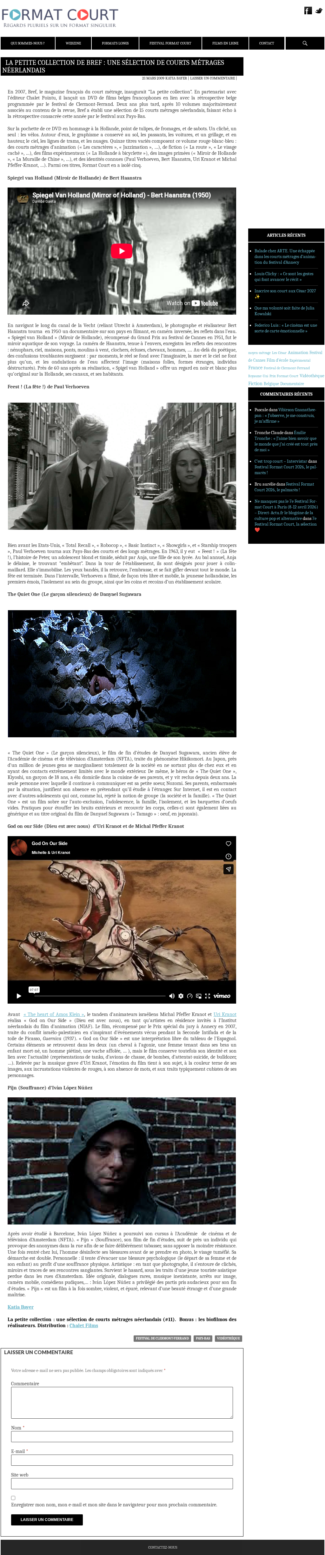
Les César (279, 353)
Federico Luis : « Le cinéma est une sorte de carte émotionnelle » (286, 328)
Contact (266, 43)
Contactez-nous (162, 1547)
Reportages (267, 155)
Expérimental (299, 360)
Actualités (267, 121)
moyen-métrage (259, 353)
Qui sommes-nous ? (28, 43)
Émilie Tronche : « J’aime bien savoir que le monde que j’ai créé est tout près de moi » (286, 441)
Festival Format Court (170, 43)
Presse (262, 94)
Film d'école (277, 360)
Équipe (263, 85)
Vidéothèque (228, 1338)
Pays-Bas (203, 1338)
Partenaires (268, 102)
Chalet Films (84, 1325)
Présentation (269, 77)
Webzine (73, 43)
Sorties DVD (267, 163)
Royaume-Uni (258, 376)
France (255, 368)
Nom (18, 1428)
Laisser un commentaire (212, 78)
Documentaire (292, 383)
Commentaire (25, 1384)
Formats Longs (115, 43)
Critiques (265, 130)
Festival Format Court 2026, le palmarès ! (284, 487)
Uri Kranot (225, 1014)
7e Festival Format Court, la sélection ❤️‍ (286, 524)
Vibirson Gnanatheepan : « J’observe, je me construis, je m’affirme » (285, 415)
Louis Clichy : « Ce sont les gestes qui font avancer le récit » (284, 276)
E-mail (19, 1451)
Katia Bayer (176, 78)
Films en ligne (225, 43)
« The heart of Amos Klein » (53, 1014)
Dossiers (264, 138)
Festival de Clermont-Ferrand (162, 1338)
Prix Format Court (283, 376)
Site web (19, 1475)
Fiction (255, 383)
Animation (298, 352)
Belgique (271, 383)
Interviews (267, 146)
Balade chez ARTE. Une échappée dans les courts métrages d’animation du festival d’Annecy (285, 256)
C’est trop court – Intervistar (281, 461)
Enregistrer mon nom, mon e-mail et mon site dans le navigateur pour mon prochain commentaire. (114, 1505)
